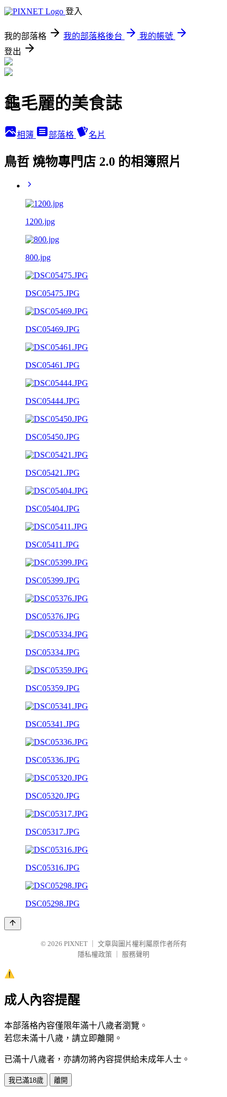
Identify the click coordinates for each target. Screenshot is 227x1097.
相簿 (26, 134)
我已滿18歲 (25, 1080)
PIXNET (76, 944)
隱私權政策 (95, 954)
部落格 (62, 134)
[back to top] (12, 923)
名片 (97, 134)
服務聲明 (135, 954)
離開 (61, 1080)
